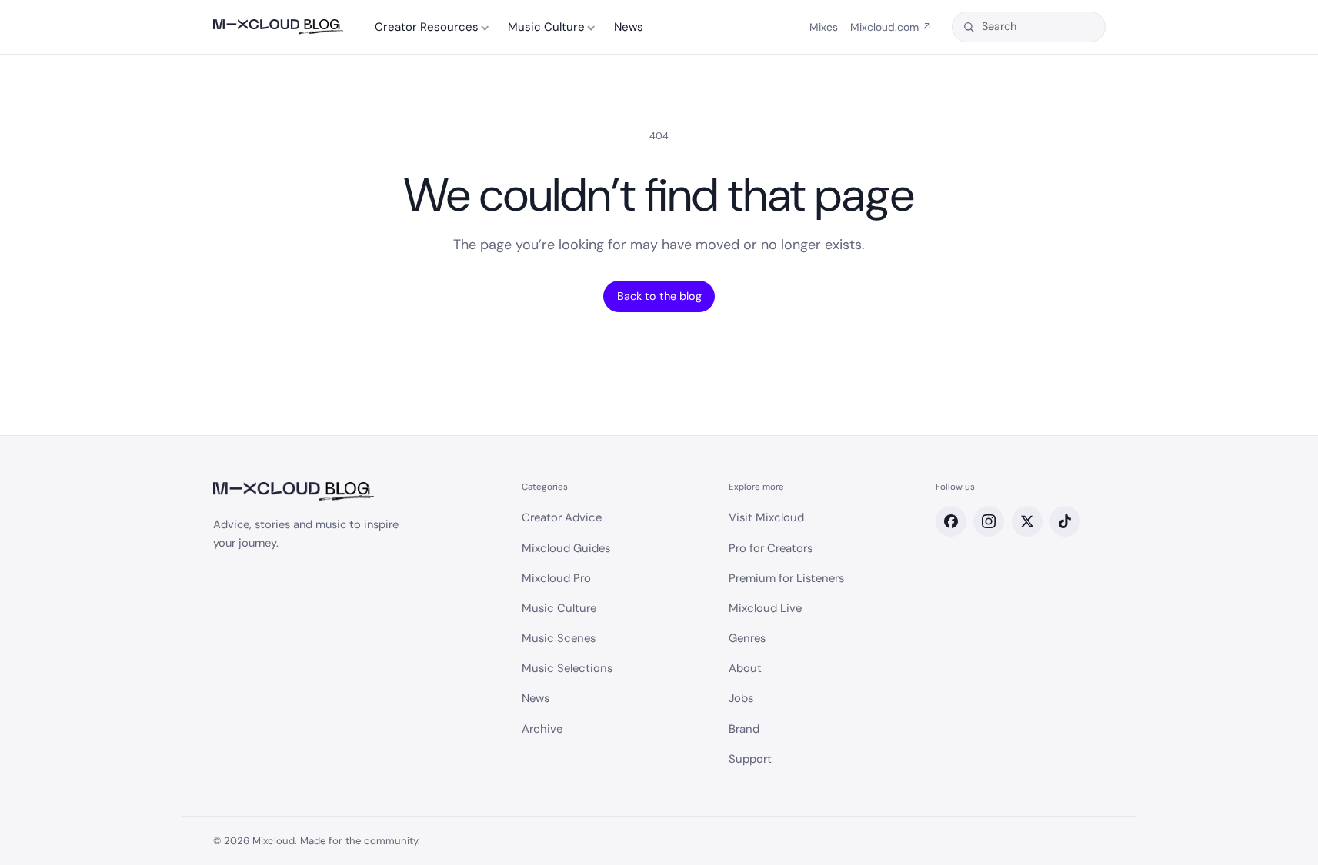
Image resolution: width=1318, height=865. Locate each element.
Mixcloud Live (765, 608)
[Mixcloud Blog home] (278, 27)
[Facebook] (951, 521)
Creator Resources (427, 27)
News (628, 27)
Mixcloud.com (891, 27)
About (745, 668)
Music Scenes (559, 638)
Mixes (823, 27)
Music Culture (546, 27)
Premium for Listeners (786, 578)
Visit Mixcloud (766, 517)
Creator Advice (562, 517)
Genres (747, 638)
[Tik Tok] (1064, 521)
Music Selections (567, 668)
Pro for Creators (770, 548)
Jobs (741, 698)
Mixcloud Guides (566, 548)
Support (750, 759)
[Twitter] (1027, 521)
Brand (744, 729)
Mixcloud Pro (556, 578)
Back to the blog (659, 296)
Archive (542, 729)
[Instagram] (988, 521)
